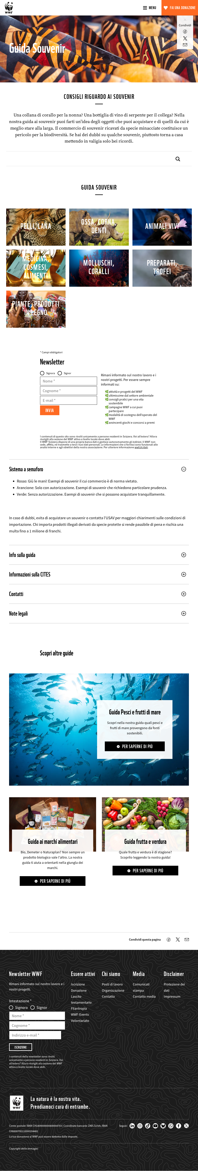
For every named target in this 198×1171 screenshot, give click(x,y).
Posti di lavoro (112, 984)
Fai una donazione (183, 7)
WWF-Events (80, 1014)
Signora (50, 373)
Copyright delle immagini (23, 1148)
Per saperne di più (137, 746)
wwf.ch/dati (141, 447)
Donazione (79, 990)
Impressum (172, 996)
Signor (67, 373)
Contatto (108, 996)
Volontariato (80, 1020)
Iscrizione (78, 984)
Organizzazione (113, 990)
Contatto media (144, 996)
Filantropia (79, 1008)
